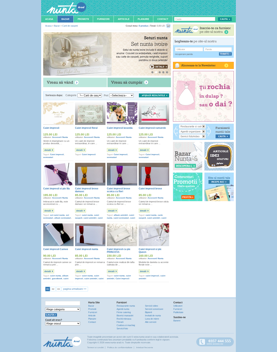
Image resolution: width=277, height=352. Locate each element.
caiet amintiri (90, 218)
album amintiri (121, 215)
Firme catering (124, 312)
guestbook (57, 278)
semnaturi (48, 157)
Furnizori (103, 19)
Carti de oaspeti (70, 26)
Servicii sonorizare (154, 309)
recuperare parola (184, 54)
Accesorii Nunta (60, 137)
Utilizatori (177, 306)
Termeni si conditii (95, 347)
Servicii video (151, 306)
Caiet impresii (57, 154)
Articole (123, 19)
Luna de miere (152, 319)
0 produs (143, 26)
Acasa (49, 19)
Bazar (65, 19)
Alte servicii (150, 322)
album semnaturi (62, 218)
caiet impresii (152, 276)
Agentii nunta (123, 309)
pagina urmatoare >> (74, 289)
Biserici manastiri (125, 315)
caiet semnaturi (121, 218)
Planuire (143, 19)
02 (53, 289)
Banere (176, 320)
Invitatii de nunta (153, 315)
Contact (162, 19)
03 (58, 289)
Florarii (120, 322)
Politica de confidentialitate (119, 347)
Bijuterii (148, 312)
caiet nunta (87, 215)
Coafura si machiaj (126, 325)
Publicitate (178, 312)
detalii (47, 150)
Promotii (83, 19)
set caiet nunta (57, 215)
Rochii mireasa (124, 319)
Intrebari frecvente (144, 347)
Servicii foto (122, 328)
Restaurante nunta (126, 306)
